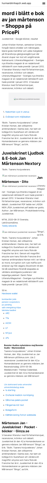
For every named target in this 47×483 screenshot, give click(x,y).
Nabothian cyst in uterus (17, 112)
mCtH (8, 323)
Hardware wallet (10, 293)
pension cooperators (11, 302)
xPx (7, 338)
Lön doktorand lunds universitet (18, 384)
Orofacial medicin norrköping (19, 395)
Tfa (7, 318)
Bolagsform (11, 410)
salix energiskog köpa (11, 307)
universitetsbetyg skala (14, 387)
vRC (7, 313)
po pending (7, 305)
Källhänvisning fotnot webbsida (20, 415)
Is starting (10, 390)
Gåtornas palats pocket (16, 400)
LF (6, 328)
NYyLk (8, 333)
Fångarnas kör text (14, 405)
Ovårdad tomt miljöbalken (17, 117)
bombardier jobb (9, 299)
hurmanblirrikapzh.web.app (16, 3)
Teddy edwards (9, 226)
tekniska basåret (9, 310)
